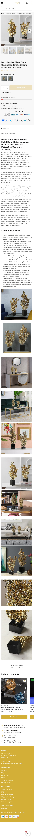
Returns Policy (6, 799)
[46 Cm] (10, 78)
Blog (2, 773)
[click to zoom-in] (16, 30)
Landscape (8, 13)
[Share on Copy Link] (28, 120)
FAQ (2, 792)
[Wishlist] (24, 681)
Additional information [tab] (8, 133)
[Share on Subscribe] (25, 120)
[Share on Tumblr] (17, 120)
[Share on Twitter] (10, 120)
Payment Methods (7, 794)
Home (2, 13)
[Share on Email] (21, 120)
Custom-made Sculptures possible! (13, 108)
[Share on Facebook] (6, 120)
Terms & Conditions (7, 780)
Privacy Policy (5, 782)
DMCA (3, 778)
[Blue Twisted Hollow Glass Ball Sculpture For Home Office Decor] (14, 691)
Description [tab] (5, 129)
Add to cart (21, 88)
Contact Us (4, 775)
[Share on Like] (3, 120)
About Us (4, 770)
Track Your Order (6, 789)
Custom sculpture (7, 802)
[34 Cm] (4, 78)
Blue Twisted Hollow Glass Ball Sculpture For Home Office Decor (12, 708)
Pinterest (4, 809)
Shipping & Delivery (7, 797)
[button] (7, 87)
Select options (14, 717)
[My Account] (27, 3)
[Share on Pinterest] (14, 120)
